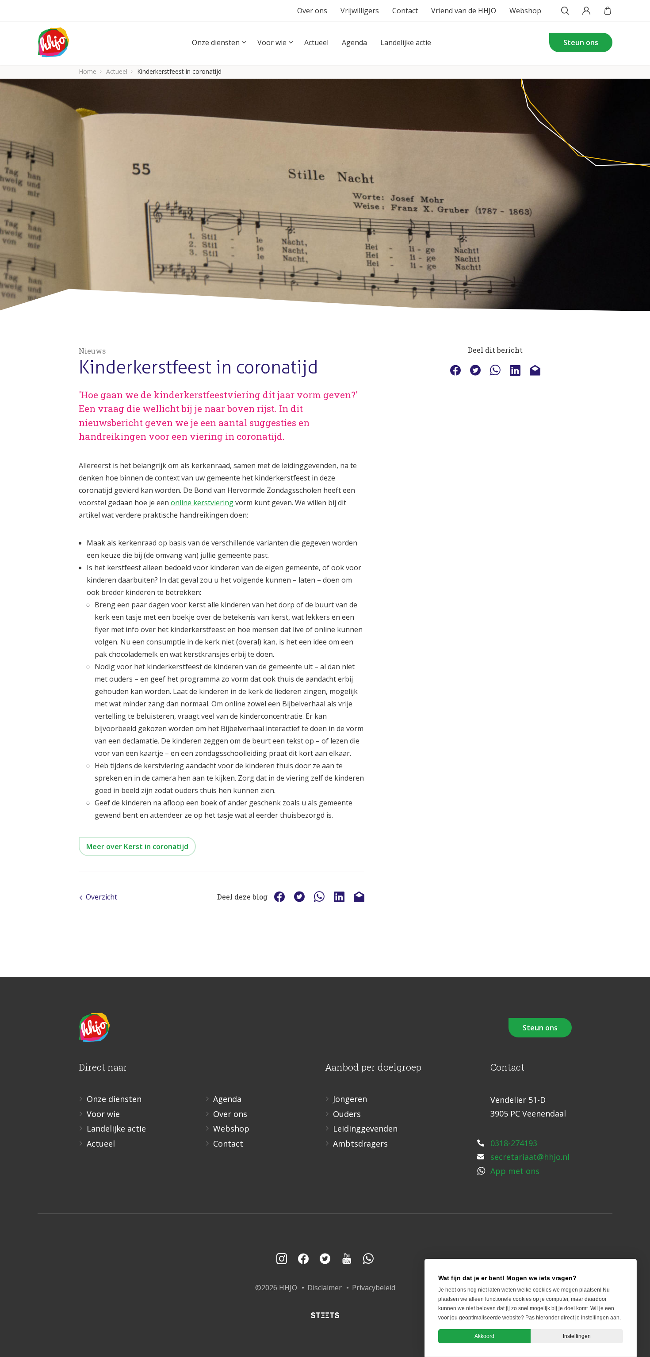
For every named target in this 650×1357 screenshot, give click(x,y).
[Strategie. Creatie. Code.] (325, 1315)
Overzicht (101, 897)
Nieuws (92, 350)
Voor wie (272, 42)
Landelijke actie (405, 42)
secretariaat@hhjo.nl (530, 1156)
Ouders (347, 1114)
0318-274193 (513, 1143)
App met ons (514, 1171)
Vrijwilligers (359, 10)
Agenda (354, 42)
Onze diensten (216, 42)
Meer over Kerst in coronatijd (137, 846)
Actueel (316, 42)
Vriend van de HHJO (463, 10)
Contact (405, 10)
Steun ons (580, 42)
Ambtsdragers (360, 1143)
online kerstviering (203, 502)
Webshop (525, 10)
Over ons (312, 10)
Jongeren (350, 1099)
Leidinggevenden (365, 1128)
